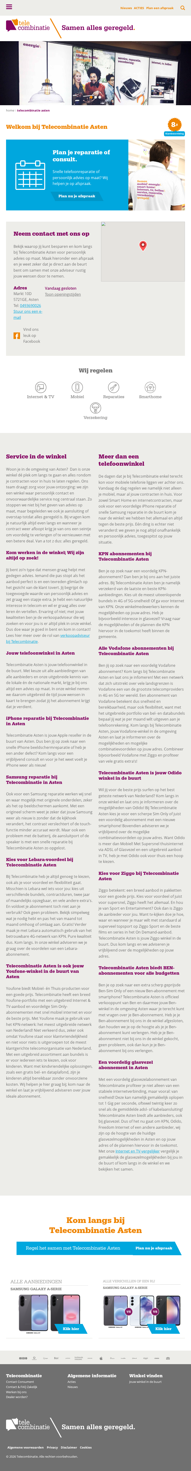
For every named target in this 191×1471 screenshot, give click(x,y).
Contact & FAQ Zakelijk (21, 1387)
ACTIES (139, 8)
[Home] (70, 28)
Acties (72, 1382)
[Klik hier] (49, 1307)
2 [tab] (95, 97)
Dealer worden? (17, 1397)
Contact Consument (20, 1382)
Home (10, 110)
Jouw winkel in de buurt (145, 1382)
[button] (9, 6)
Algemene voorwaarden (25, 1447)
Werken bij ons (16, 1392)
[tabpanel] (95, 73)
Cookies (86, 1447)
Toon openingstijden (63, 294)
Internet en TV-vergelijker (138, 1151)
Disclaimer (69, 1447)
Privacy (52, 1447)
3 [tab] (99, 97)
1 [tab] (91, 97)
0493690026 (30, 305)
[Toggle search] (183, 8)
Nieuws (126, 8)
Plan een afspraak (160, 8)
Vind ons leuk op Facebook (31, 335)
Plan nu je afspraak (76, 196)
